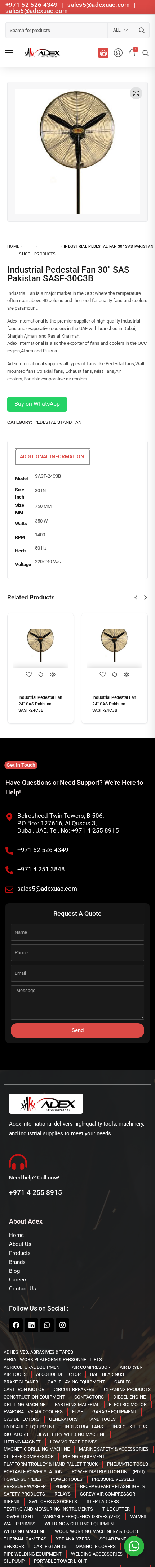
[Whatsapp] (47, 1325)
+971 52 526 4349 (31, 4)
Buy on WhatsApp (37, 403)
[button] (136, 597)
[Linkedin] (31, 1325)
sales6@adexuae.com (36, 10)
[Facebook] (16, 1325)
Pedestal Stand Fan (57, 422)
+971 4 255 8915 (35, 1192)
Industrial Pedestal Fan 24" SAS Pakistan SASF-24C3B (40, 704)
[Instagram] (62, 1325)
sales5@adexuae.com (99, 4)
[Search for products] (141, 30)
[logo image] (41, 52)
